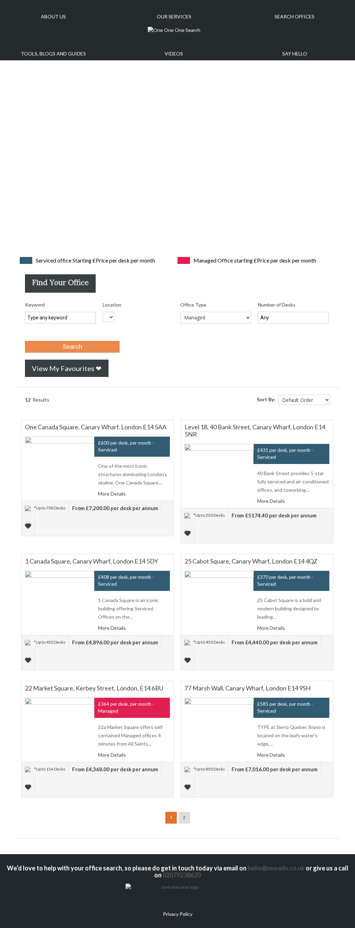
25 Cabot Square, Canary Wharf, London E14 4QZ (251, 561)
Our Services (174, 16)
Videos (174, 54)
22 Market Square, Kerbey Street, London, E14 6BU (94, 688)
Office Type (193, 305)
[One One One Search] (174, 30)
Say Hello (294, 54)
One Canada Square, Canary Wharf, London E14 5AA (95, 427)
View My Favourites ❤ (67, 368)
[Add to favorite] (29, 525)
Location (112, 305)
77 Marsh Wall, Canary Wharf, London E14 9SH (247, 688)
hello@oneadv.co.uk (276, 868)
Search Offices (294, 16)
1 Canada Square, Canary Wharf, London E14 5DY (91, 561)
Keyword (35, 305)
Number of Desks (276, 305)
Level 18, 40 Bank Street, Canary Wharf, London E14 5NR (254, 430)
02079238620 (182, 875)
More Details (112, 494)
